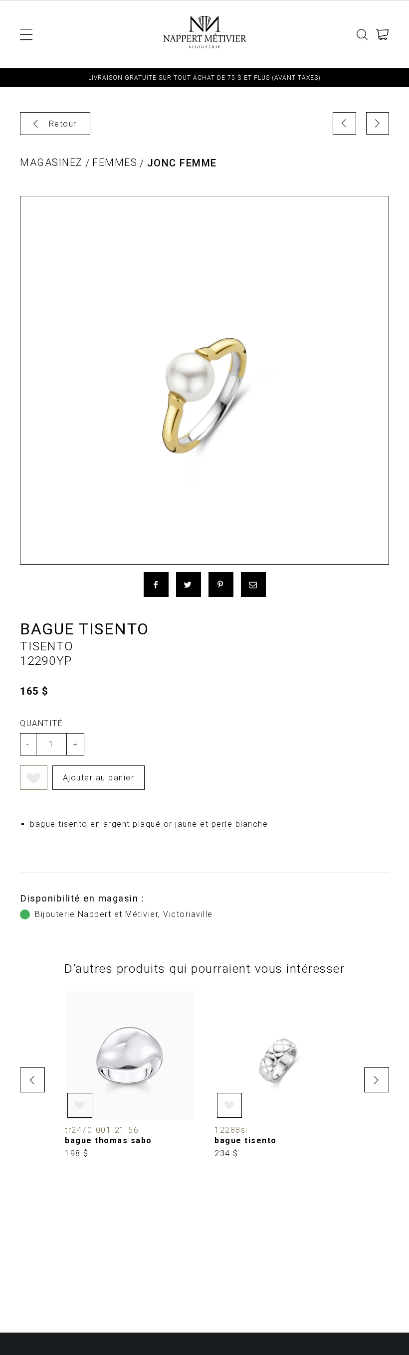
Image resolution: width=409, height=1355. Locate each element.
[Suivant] (378, 123)
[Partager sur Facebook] (156, 584)
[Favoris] (33, 777)
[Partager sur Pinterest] (220, 584)
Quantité (41, 723)
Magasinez (51, 162)
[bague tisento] (279, 1075)
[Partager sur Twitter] (188, 584)
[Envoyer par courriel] (253, 584)
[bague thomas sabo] (130, 1075)
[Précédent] (344, 123)
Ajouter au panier (99, 777)
